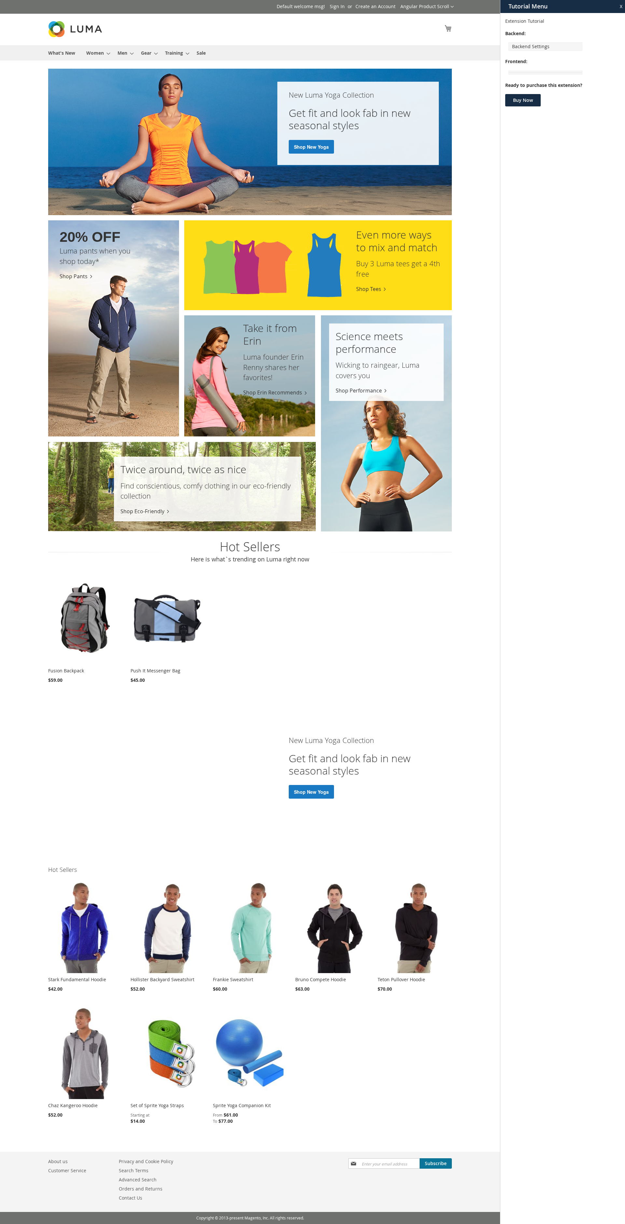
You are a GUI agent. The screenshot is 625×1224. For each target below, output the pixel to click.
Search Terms (133, 1170)
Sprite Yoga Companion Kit (242, 1105)
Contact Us (130, 1198)
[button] (427, 6)
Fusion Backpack (66, 670)
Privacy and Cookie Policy (146, 1161)
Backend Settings (530, 46)
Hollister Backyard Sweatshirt (162, 979)
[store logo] (76, 29)
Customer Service (67, 1170)
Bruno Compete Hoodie (320, 979)
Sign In (337, 6)
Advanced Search (138, 1179)
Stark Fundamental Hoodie (77, 979)
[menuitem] (61, 53)
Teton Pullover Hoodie (401, 979)
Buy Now (523, 100)
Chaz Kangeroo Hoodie (73, 1105)
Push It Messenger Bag (155, 670)
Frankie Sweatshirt (233, 979)
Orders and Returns (140, 1189)
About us (58, 1161)
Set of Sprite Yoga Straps (157, 1105)
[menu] (250, 53)
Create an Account (375, 6)
